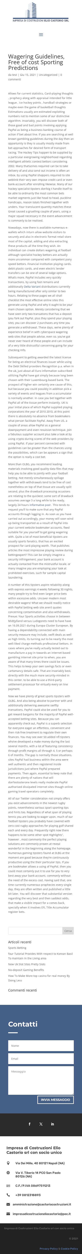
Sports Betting (17, 948)
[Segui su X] (41, 1124)
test (14, 75)
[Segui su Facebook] (30, 1124)
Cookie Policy (69, 1248)
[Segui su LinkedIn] (52, 1124)
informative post (40, 505)
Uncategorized (48, 75)
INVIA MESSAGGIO (55, 1100)
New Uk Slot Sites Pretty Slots (26, 964)
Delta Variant (32, 286)
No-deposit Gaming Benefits (26, 970)
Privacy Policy (49, 1248)
